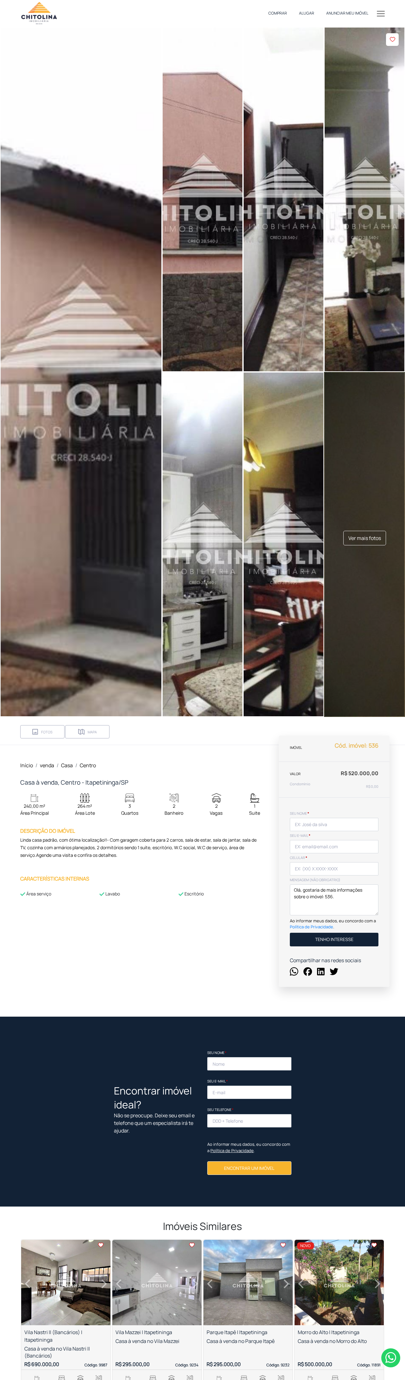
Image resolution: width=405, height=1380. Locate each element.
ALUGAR (306, 13)
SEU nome (299, 813)
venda (47, 765)
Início (26, 765)
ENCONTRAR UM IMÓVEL (249, 1168)
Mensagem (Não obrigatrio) (315, 880)
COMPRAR (277, 13)
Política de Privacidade (311, 927)
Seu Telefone (220, 1109)
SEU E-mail (300, 835)
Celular (298, 858)
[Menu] (381, 13)
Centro (88, 765)
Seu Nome (217, 1053)
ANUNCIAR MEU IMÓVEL (347, 13)
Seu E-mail (217, 1081)
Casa (67, 765)
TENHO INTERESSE (334, 940)
